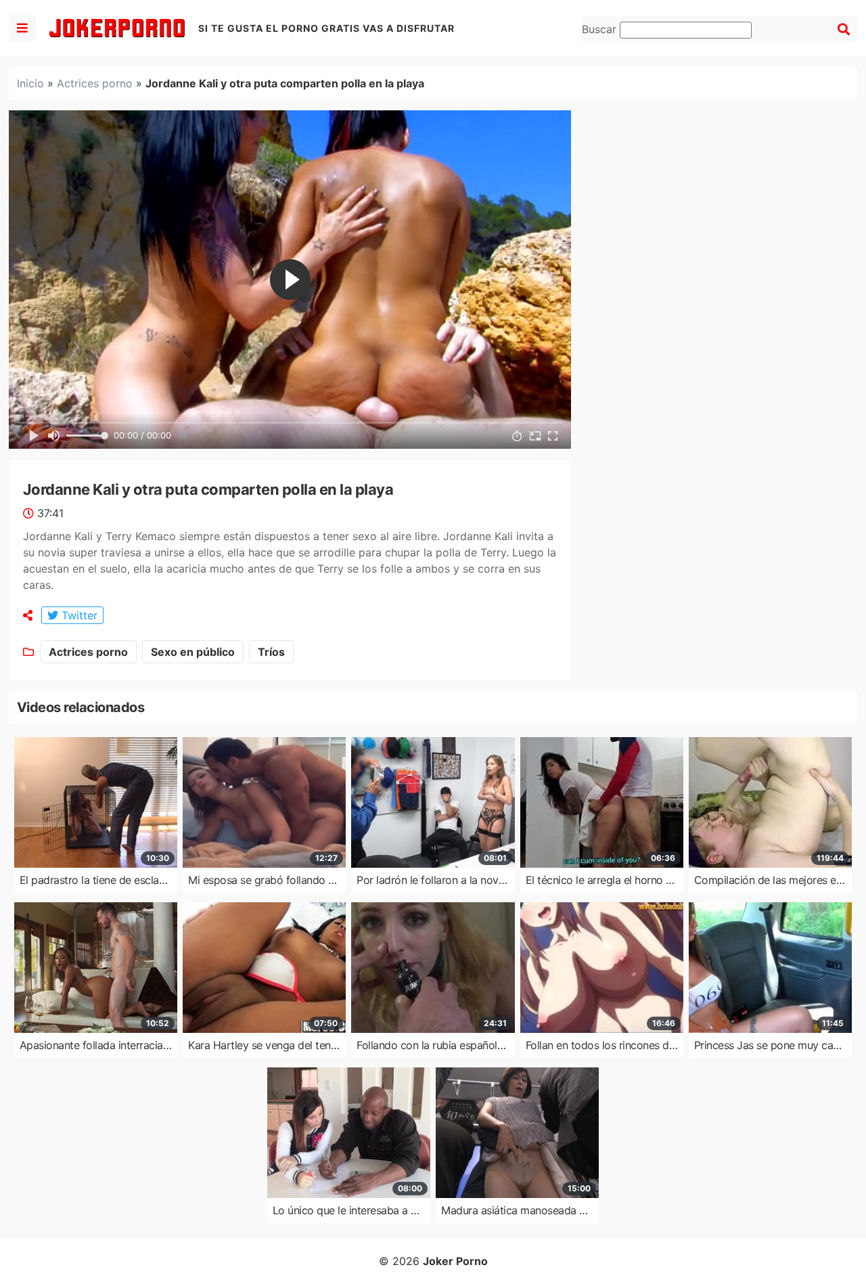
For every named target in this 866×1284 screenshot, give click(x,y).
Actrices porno (95, 83)
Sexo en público (193, 652)
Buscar (601, 29)
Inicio (30, 83)
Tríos (271, 652)
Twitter (77, 615)
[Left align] (22, 28)
